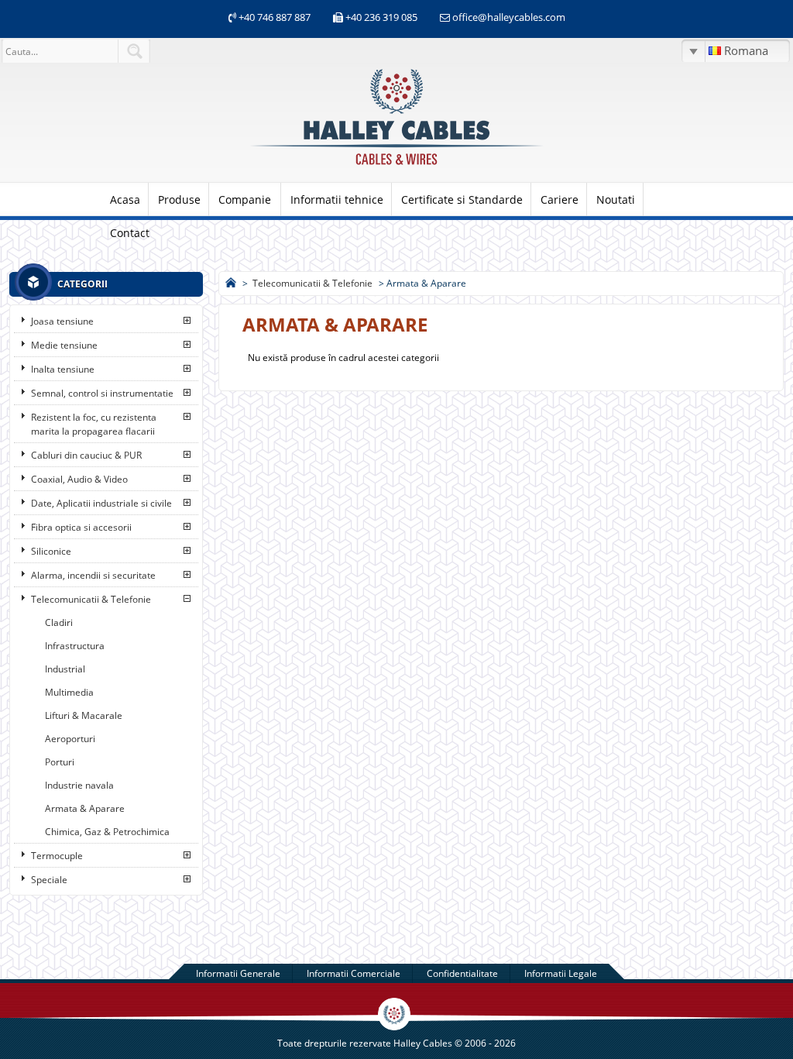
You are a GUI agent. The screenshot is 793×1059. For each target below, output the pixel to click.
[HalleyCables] (396, 166)
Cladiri (59, 622)
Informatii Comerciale (353, 973)
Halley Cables (422, 1043)
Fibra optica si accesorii (81, 527)
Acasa (125, 199)
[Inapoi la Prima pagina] (230, 283)
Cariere (559, 199)
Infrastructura (75, 645)
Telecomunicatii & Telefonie (91, 599)
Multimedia (69, 692)
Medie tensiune (64, 345)
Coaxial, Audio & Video (79, 479)
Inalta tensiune (62, 369)
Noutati (615, 199)
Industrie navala (79, 785)
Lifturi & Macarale (83, 715)
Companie (244, 199)
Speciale (49, 879)
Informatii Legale (560, 973)
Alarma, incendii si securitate (93, 575)
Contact (129, 232)
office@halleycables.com (508, 17)
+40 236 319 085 (381, 17)
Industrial (65, 669)
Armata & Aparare (85, 808)
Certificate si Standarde (462, 199)
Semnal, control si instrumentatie (102, 393)
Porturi (59, 761)
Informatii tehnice (336, 199)
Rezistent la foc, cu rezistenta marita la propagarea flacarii (93, 424)
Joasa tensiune (62, 321)
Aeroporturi (70, 738)
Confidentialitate (462, 973)
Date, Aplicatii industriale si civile (101, 503)
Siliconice (51, 551)
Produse (179, 199)
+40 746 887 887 (273, 17)
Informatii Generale (238, 973)
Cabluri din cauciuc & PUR (86, 455)
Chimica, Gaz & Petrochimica (107, 831)
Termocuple (57, 855)
